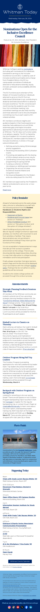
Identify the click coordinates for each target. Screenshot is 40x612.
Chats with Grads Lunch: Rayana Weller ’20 (20, 479)
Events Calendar (17, 567)
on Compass (30, 378)
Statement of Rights (15, 215)
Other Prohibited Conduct (17, 222)
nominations (28, 69)
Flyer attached (28, 349)
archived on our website (29, 595)
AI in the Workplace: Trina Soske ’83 (17, 544)
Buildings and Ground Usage (18, 217)
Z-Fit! (5, 534)
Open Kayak (7, 552)
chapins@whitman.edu (11, 406)
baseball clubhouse (25, 450)
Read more (7, 190)
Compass (9, 402)
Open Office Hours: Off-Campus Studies (19, 497)
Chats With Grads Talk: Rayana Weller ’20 (19, 515)
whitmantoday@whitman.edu (11, 585)
